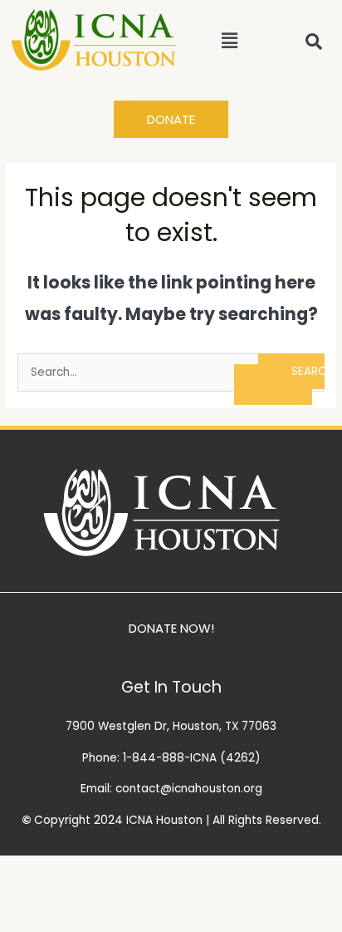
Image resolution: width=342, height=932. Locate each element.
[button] (229, 41)
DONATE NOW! (171, 628)
